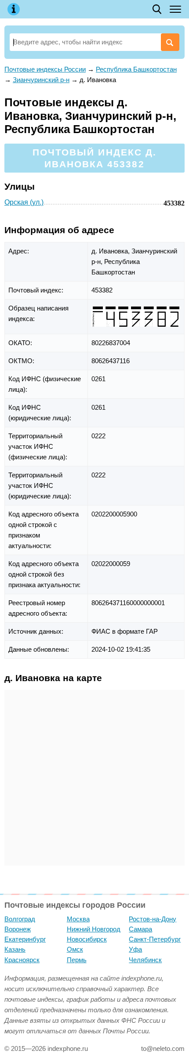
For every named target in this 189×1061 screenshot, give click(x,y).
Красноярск (22, 960)
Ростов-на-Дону (152, 919)
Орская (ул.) (24, 202)
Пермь (77, 960)
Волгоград (19, 919)
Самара (140, 929)
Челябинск (145, 960)
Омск (75, 949)
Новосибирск (87, 939)
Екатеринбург (25, 939)
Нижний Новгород (93, 929)
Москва (78, 919)
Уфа (135, 949)
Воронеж (17, 929)
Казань (14, 949)
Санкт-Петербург (155, 939)
